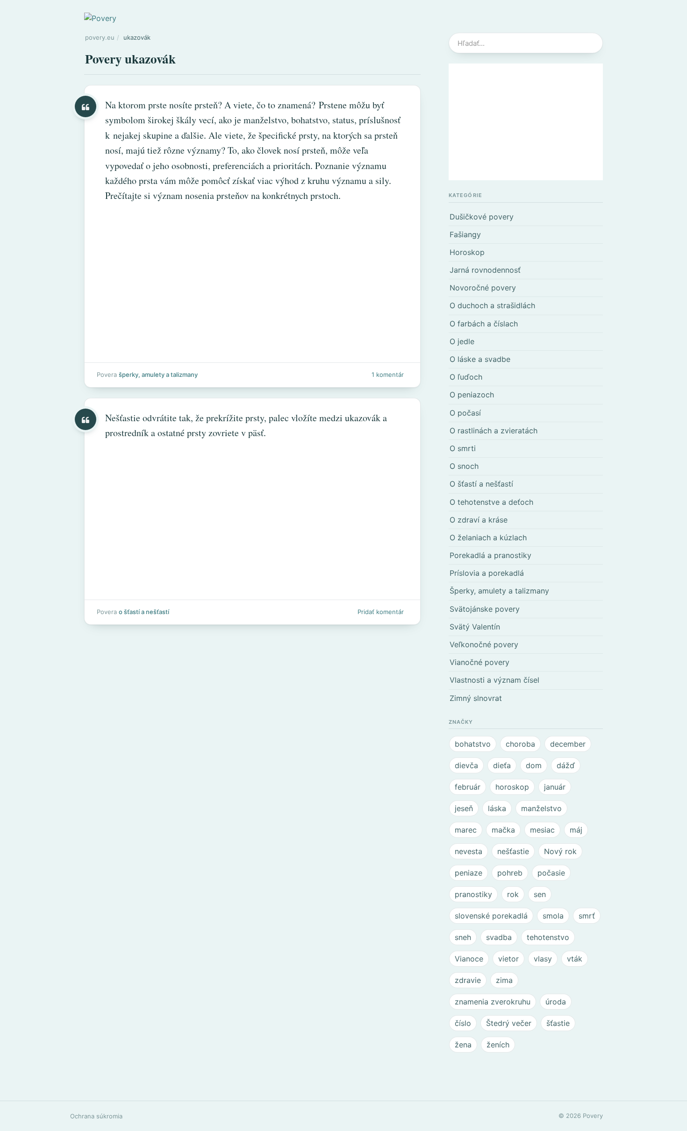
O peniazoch (472, 394)
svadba (499, 937)
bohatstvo (473, 744)
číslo (463, 1023)
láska (497, 808)
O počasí (465, 412)
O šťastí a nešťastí (144, 611)
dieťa (502, 765)
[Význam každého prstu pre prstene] (252, 236)
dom (534, 765)
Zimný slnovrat (476, 698)
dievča (466, 765)
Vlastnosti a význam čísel (494, 680)
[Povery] (100, 17)
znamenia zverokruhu (492, 1001)
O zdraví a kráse (479, 519)
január (554, 787)
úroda (555, 1001)
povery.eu (99, 37)
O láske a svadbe (480, 359)
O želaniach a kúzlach (488, 537)
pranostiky (473, 894)
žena (463, 1044)
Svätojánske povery (485, 609)
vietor (508, 958)
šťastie (558, 1023)
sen (540, 894)
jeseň (464, 808)
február (467, 787)
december (568, 744)
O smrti (463, 448)
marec (466, 829)
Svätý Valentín (475, 626)
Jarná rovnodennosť (485, 270)
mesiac (542, 829)
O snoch (464, 466)
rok (513, 894)
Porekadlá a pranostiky (490, 555)
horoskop (512, 787)
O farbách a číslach (484, 323)
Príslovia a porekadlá (487, 573)
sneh (463, 937)
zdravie (468, 980)
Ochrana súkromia (96, 1116)
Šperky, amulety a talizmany (158, 374)
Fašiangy (465, 234)
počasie (551, 872)
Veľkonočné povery (484, 644)
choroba (520, 744)
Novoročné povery (483, 287)
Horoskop (467, 252)
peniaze (468, 872)
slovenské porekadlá (491, 915)
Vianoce (469, 958)
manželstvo (541, 808)
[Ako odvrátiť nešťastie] (252, 511)
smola (553, 915)
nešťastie (513, 851)
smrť (587, 915)
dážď (566, 765)
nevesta (468, 851)
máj (576, 829)
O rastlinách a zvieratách (493, 430)
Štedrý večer (508, 1023)
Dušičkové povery (482, 216)
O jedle (462, 341)
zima (504, 980)
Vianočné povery (479, 662)
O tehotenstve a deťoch (491, 502)
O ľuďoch (466, 377)
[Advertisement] (526, 122)
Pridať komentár (381, 611)
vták (574, 958)
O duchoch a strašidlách (492, 305)
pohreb (509, 872)
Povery (593, 1115)
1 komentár (388, 374)
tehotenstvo (548, 937)
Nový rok (560, 851)
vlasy (543, 958)
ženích (498, 1044)
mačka (503, 829)
